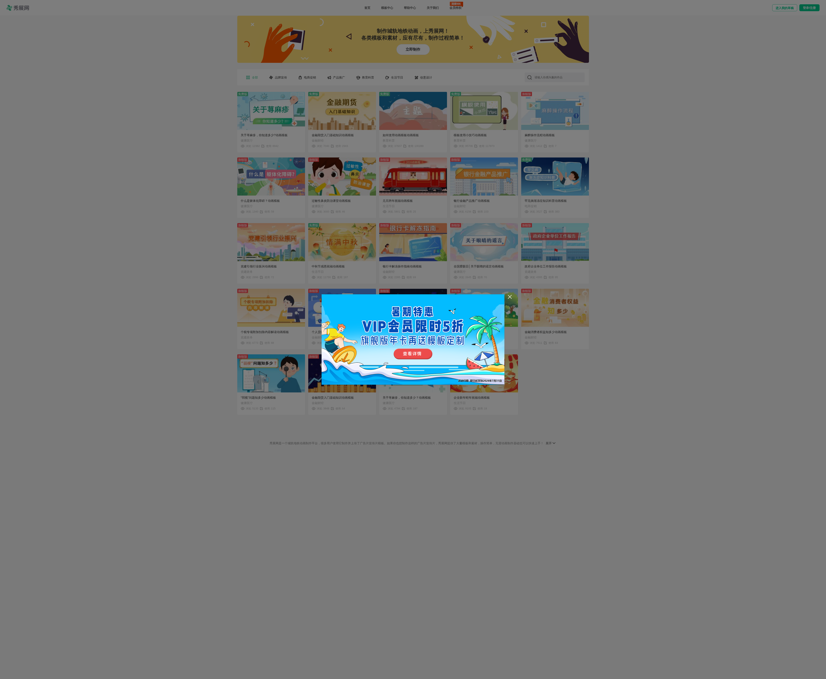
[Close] (510, 297)
